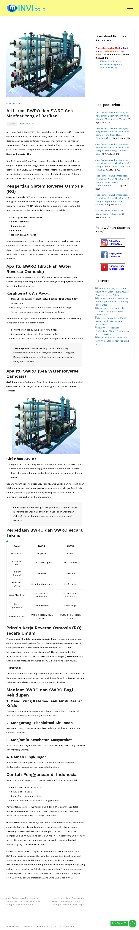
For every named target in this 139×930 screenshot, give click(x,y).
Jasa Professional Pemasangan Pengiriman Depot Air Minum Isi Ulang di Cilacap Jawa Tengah (112, 115)
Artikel (11, 124)
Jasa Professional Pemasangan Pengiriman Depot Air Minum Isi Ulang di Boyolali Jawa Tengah (68, 901)
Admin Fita (29, 124)
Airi (60, 927)
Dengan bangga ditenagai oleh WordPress (28, 927)
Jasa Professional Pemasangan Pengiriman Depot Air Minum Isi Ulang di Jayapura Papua (23, 901)
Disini (35, 873)
